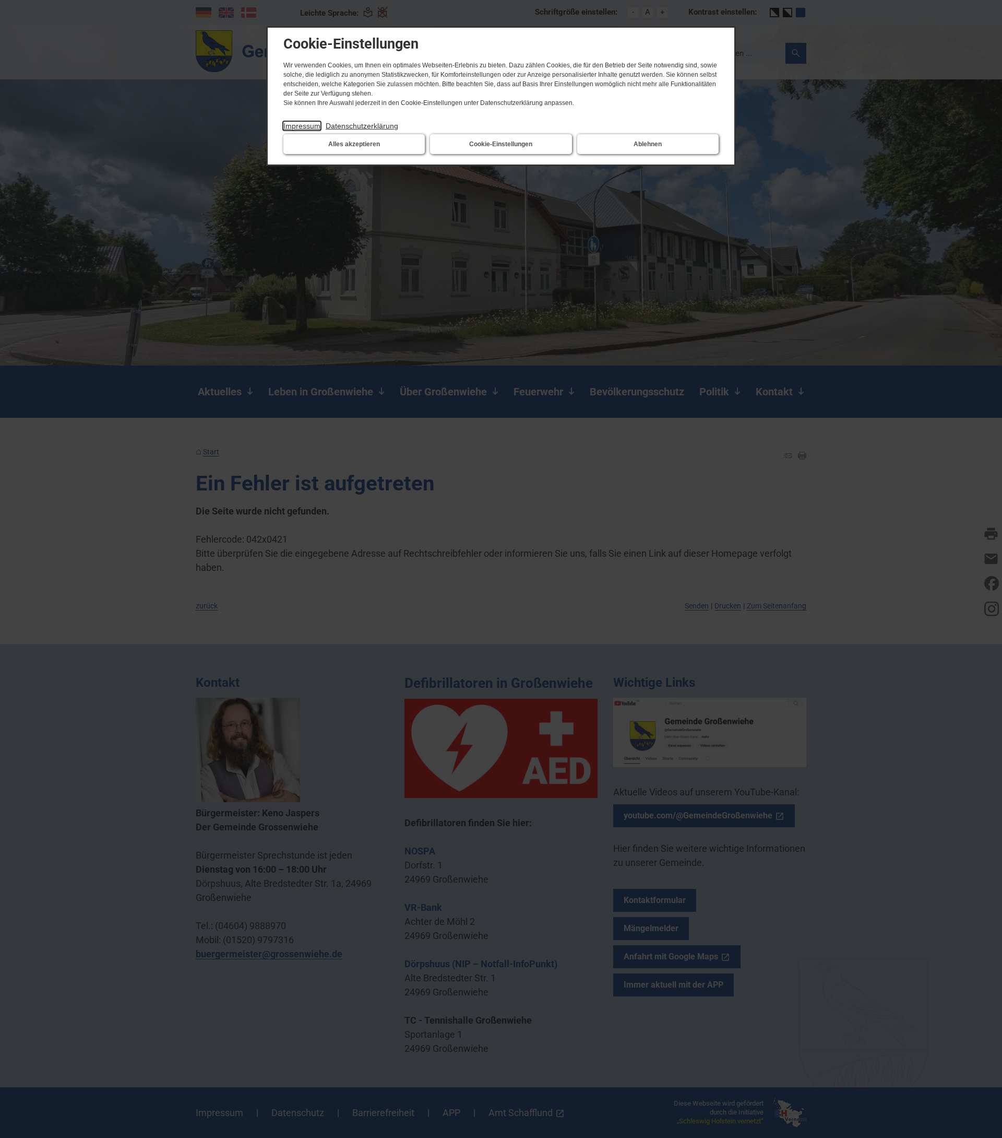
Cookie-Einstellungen (500, 144)
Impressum (301, 126)
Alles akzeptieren (354, 144)
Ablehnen (648, 144)
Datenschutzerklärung (362, 126)
